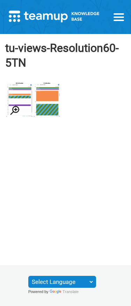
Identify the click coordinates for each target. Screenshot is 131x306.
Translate (71, 292)
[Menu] (119, 17)
